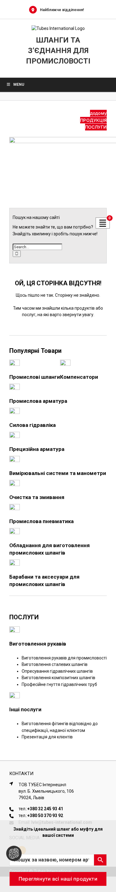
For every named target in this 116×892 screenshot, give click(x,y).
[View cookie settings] (14, 853)
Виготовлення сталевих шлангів (55, 664)
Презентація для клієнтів (47, 736)
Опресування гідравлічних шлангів (57, 671)
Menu (18, 84)
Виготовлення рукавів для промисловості (64, 657)
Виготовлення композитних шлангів (58, 677)
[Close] (105, 829)
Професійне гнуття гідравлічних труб (59, 684)
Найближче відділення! (62, 10)
